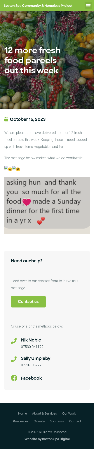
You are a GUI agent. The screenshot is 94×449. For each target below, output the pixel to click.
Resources (20, 421)
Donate (39, 421)
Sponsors (57, 421)
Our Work (69, 413)
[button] (88, 5)
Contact (75, 421)
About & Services (44, 413)
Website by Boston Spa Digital (47, 439)
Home (22, 413)
